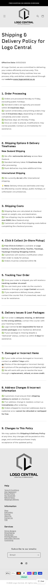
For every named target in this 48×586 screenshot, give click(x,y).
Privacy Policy (9, 494)
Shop (6, 510)
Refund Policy (9, 498)
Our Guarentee (9, 496)
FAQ (5, 520)
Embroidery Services (12, 538)
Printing (7, 514)
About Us (7, 516)
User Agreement (10, 492)
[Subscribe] (37, 555)
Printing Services (10, 536)
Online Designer (10, 531)
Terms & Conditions (11, 490)
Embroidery (8, 512)
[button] (4, 16)
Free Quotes (8, 535)
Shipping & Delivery (11, 499)
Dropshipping (9, 533)
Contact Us (8, 518)
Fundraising (8, 540)
